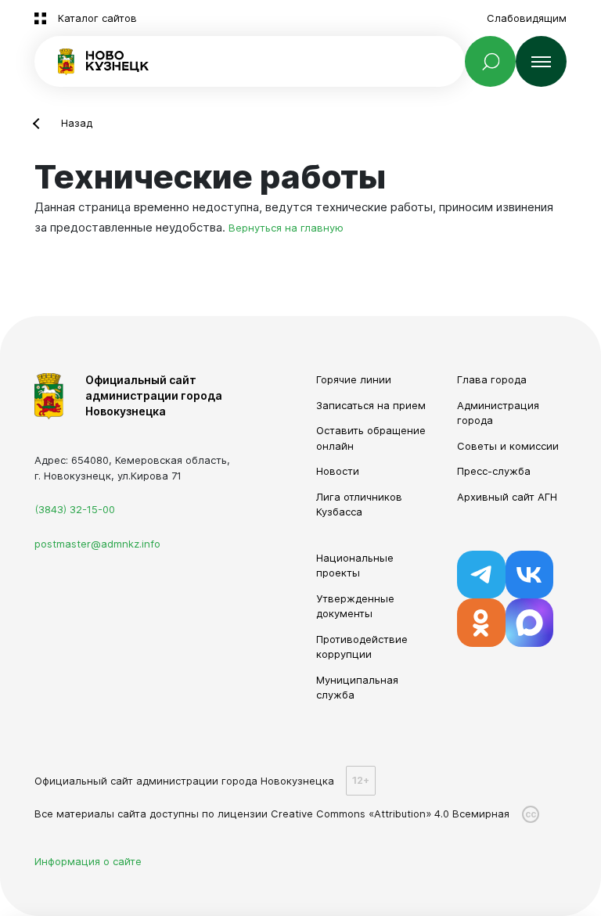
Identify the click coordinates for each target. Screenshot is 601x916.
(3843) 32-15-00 (74, 509)
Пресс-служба (494, 471)
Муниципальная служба (357, 688)
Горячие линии (353, 379)
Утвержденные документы (355, 606)
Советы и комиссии (508, 446)
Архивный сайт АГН (507, 496)
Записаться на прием (371, 405)
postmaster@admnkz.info (97, 543)
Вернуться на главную (286, 227)
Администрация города (498, 413)
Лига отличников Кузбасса (359, 504)
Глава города (492, 379)
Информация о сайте (88, 861)
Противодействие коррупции (362, 647)
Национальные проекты (355, 565)
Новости (337, 471)
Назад (76, 123)
